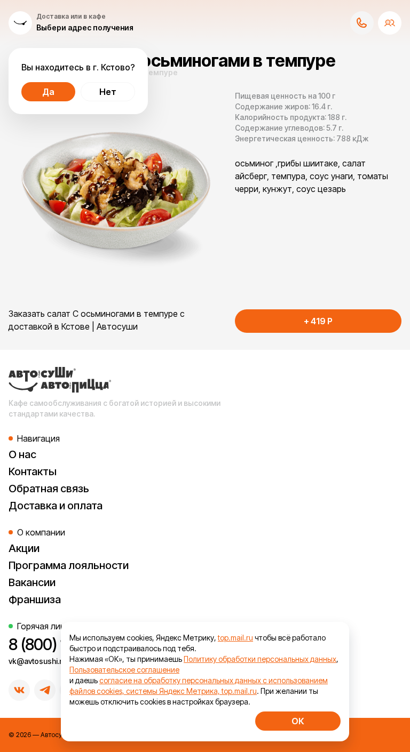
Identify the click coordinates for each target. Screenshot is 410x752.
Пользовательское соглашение (124, 669)
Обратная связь (49, 488)
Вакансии (32, 582)
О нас (22, 454)
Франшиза (35, 599)
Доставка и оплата (55, 505)
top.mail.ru (235, 637)
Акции (24, 548)
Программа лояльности (69, 565)
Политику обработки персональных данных (260, 658)
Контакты (33, 471)
